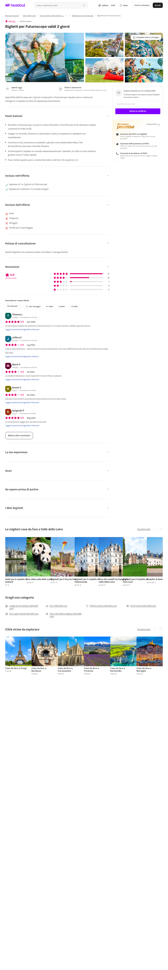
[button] (44, 57)
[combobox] (61, 5)
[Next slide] (160, 529)
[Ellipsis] (68, 16)
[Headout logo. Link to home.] (15, 5)
